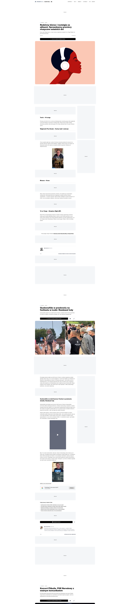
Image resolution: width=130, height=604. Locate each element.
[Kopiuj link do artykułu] (74, 319)
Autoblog (85, 1)
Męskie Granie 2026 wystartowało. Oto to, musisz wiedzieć (53, 509)
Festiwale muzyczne (67, 534)
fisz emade (60, 253)
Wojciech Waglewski (72, 253)
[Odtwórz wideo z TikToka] (58, 434)
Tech (75, 1)
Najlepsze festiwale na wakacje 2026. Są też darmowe (52, 507)
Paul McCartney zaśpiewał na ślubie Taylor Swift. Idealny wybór (53, 506)
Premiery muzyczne (65, 253)
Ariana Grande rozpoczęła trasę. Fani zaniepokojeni (51, 510)
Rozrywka (70, 1)
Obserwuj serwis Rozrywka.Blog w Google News (63, 233)
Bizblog (79, 1)
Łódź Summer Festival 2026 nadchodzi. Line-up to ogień (52, 504)
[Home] (47, 1)
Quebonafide (73, 534)
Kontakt (93, 1)
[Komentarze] (70, 319)
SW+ (90, 1)
